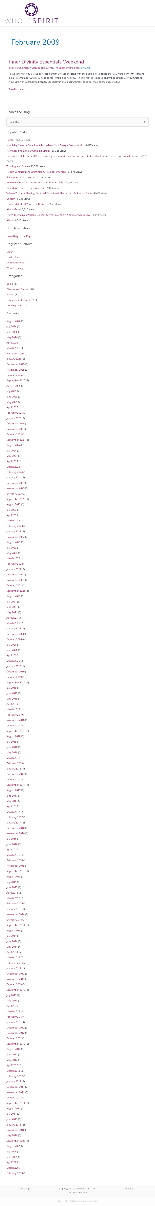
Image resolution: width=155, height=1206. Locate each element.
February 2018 (14, 763)
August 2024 (13, 445)
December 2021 (15, 574)
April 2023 (12, 515)
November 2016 (15, 833)
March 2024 (13, 466)
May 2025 (12, 402)
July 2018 (11, 741)
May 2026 (12, 337)
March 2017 (13, 811)
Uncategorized (14, 305)
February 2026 (14, 353)
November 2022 (15, 536)
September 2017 (15, 784)
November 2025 (15, 369)
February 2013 (14, 1016)
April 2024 (12, 461)
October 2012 (14, 1038)
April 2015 (12, 892)
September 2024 (15, 439)
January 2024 (13, 477)
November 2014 (15, 914)
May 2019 (12, 698)
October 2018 (14, 725)
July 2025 (11, 391)
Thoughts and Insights (66, 67)
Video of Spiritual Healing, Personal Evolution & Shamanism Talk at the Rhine (49, 193)
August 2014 (13, 930)
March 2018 (13, 757)
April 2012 (12, 1065)
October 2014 (14, 919)
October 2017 (14, 779)
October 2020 (14, 639)
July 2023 (11, 509)
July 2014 (11, 935)
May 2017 (12, 800)
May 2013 (12, 1000)
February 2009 (14, 1173)
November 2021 (15, 579)
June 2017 (12, 795)
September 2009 (15, 1140)
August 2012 (13, 1049)
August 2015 (13, 876)
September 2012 (15, 1043)
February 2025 (14, 412)
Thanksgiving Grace (17, 166)
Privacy (129, 1188)
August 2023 (13, 504)
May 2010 (12, 1135)
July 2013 (11, 995)
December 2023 (15, 482)
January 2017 (13, 822)
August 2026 (13, 321)
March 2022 (13, 558)
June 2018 (12, 747)
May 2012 (12, 1059)
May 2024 (12, 455)
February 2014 (14, 962)
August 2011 (13, 1108)
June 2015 (12, 887)
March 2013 (13, 1011)
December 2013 (15, 973)
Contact (10, 198)
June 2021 (12, 606)
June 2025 (12, 396)
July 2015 (11, 882)
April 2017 (12, 806)
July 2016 (11, 838)
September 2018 (15, 730)
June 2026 (12, 331)
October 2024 (14, 434)
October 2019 (14, 677)
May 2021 (12, 612)
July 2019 (11, 687)
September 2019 (15, 682)
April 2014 (12, 951)
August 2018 (13, 736)
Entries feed (13, 257)
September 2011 (15, 1103)
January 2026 (13, 358)
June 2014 (12, 941)
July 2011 (11, 1113)
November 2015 (15, 865)
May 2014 (12, 946)
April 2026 (12, 342)
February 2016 (14, 860)
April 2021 (12, 617)
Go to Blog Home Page (19, 236)
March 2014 (13, 957)
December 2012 (15, 1027)
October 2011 (14, 1097)
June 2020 (12, 650)
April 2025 (12, 407)
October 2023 (14, 493)
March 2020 (13, 660)
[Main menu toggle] (147, 13)
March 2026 (13, 348)
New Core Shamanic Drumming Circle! (28, 150)
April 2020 (12, 655)
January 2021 (13, 628)
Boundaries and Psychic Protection (25, 187)
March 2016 (13, 854)
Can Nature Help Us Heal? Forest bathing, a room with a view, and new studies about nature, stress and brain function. (72, 155)
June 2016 (12, 844)
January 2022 (13, 569)
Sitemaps (26, 1188)
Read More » (16, 89)
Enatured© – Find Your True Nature (26, 204)
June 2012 (12, 1054)
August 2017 (13, 790)
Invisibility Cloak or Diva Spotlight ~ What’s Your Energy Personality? (44, 145)
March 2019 (13, 709)
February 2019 (14, 714)
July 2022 (11, 547)
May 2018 (12, 752)
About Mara (13, 209)
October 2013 (14, 984)
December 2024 (15, 423)
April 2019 (12, 703)
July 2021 (11, 601)
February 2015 (14, 903)
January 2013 (13, 1022)
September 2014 (15, 925)
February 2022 (14, 563)
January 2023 (13, 531)
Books (9, 283)
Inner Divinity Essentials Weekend (46, 62)
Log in (9, 251)
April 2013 (12, 1005)
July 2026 (11, 326)
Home (9, 139)
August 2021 (13, 596)
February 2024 (14, 472)
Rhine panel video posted (20, 177)
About (9, 220)
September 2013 (15, 989)
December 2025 (15, 364)
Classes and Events (42, 67)
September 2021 (15, 590)
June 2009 (12, 1156)
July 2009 (11, 1151)
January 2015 (13, 908)
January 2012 (13, 1081)
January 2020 (13, 666)
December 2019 (15, 671)
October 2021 (14, 585)
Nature (10, 294)
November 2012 (15, 1032)
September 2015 (15, 871)
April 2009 (12, 1162)
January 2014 (13, 968)
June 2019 (12, 693)
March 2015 (13, 898)
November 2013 (15, 979)
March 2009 (13, 1167)
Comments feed (15, 262)
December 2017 (15, 774)
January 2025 (13, 418)
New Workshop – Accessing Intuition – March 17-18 (35, 182)
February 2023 (14, 525)
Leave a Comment (19, 67)
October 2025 (14, 374)
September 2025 (15, 380)
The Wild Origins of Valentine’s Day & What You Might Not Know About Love (48, 214)
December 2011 (15, 1086)
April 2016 (12, 849)
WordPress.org (14, 268)
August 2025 (13, 385)
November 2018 (15, 720)
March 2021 (13, 623)
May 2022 (12, 553)
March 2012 (13, 1070)
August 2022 (13, 542)
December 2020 (15, 633)
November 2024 (15, 428)
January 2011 (13, 1124)
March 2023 (13, 520)
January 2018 (13, 768)
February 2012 (14, 1076)
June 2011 (12, 1119)
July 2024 (11, 450)
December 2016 (15, 828)
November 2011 (15, 1092)
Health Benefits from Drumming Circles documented (36, 171)
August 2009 (13, 1146)
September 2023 (15, 499)
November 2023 (15, 488)
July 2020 (11, 644)
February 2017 (14, 817)
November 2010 (15, 1129)
